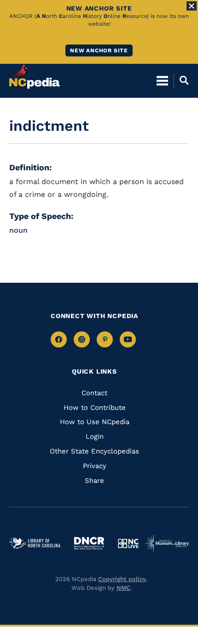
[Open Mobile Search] (181, 80)
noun (18, 230)
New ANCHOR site (99, 50)
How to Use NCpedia (94, 422)
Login (95, 436)
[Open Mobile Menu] (162, 80)
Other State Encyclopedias (94, 451)
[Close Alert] (191, 6)
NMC (123, 587)
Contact (94, 393)
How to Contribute (95, 407)
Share (94, 480)
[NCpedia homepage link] (34, 76)
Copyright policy (122, 579)
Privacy (94, 466)
